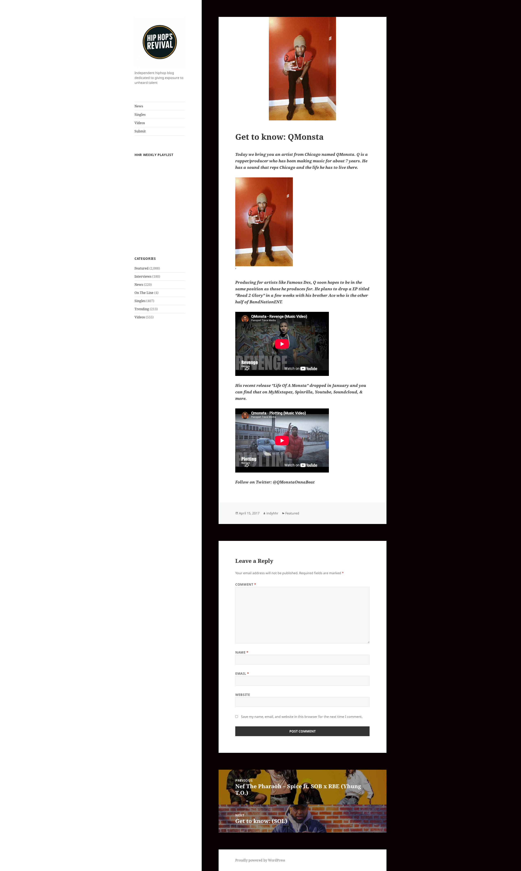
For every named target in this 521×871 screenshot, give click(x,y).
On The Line (144, 292)
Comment (245, 584)
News (139, 106)
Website (242, 694)
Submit (140, 131)
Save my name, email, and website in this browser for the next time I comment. (301, 716)
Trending (142, 309)
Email (242, 673)
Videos (140, 123)
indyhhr (272, 513)
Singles (140, 114)
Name (241, 652)
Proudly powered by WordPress (260, 860)
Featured (142, 268)
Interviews (143, 276)
